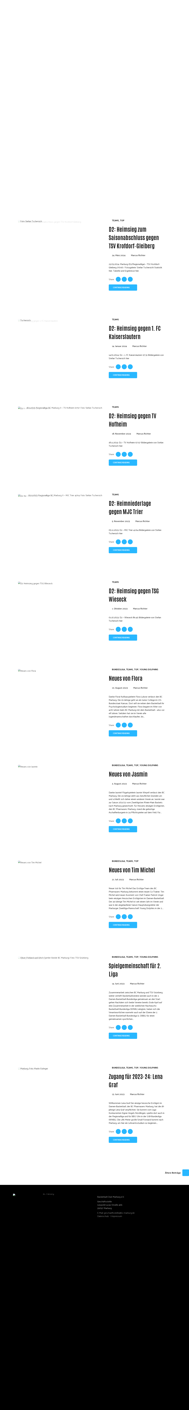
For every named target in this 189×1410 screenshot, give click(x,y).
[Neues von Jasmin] (61, 766)
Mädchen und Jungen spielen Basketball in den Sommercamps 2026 (47, 116)
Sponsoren (16, 134)
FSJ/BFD (14, 106)
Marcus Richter (138, 255)
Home (9, 81)
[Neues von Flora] (61, 670)
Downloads (16, 109)
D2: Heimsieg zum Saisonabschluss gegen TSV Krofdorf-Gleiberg (134, 237)
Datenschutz (103, 1216)
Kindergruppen (18, 181)
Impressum (116, 1216)
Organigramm (17, 91)
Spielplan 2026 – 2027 (21, 125)
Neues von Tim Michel (132, 869)
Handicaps (16, 184)
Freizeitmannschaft (21, 187)
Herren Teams (17, 168)
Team (12, 131)
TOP (122, 220)
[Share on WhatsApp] (124, 279)
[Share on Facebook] (118, 279)
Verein (9, 84)
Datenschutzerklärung (23, 119)
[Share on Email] (130, 279)
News (13, 128)
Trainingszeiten (19, 153)
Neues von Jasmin (128, 773)
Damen (13, 165)
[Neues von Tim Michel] (61, 862)
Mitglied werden (19, 100)
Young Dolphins (149, 669)
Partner (14, 97)
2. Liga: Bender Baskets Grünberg (28, 159)
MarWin (14, 137)
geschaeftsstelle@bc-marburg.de (119, 1213)
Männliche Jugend (20, 178)
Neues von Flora (125, 678)
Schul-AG (15, 112)
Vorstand (15, 87)
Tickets (10, 190)
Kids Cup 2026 (13, 196)
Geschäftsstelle (19, 94)
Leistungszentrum (20, 156)
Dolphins (11, 122)
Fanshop (10, 193)
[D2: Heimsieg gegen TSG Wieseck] (61, 583)
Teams (9, 147)
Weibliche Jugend (20, 175)
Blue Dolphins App (20, 140)
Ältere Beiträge (173, 1173)
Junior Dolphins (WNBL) (23, 162)
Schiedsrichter (18, 103)
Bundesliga (118, 669)
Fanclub (14, 143)
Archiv (17, 172)
